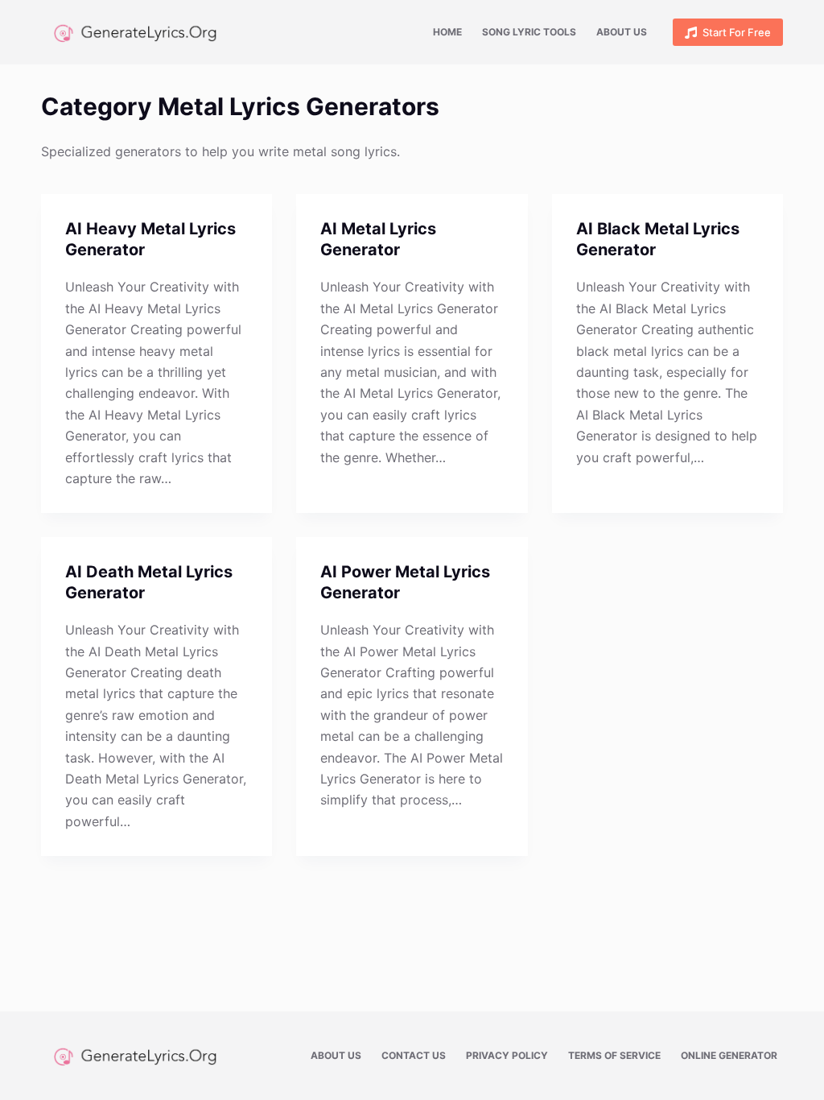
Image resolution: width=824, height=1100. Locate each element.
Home (447, 32)
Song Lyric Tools (529, 32)
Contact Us (413, 1055)
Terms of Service (614, 1055)
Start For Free (736, 32)
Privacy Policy (507, 1055)
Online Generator (729, 1055)
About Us (621, 32)
